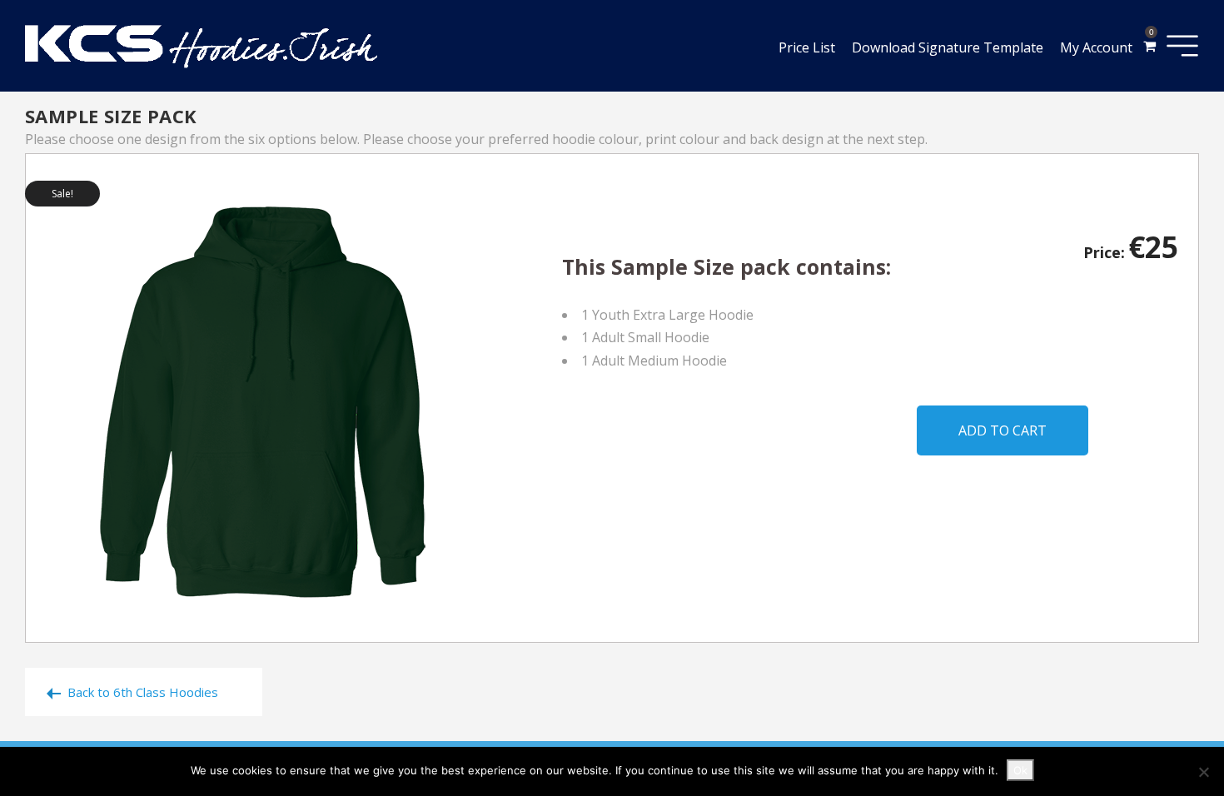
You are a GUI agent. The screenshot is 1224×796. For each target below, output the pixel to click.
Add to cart (1002, 430)
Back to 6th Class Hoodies (142, 692)
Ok (1020, 770)
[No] (1203, 772)
